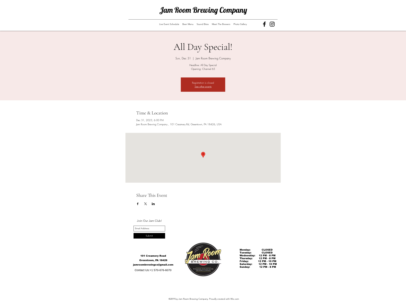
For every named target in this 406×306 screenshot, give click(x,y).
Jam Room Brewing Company (203, 10)
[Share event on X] (145, 204)
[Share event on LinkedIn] (153, 204)
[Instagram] (272, 24)
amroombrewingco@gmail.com (153, 264)
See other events (203, 86)
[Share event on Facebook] (137, 204)
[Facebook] (264, 24)
